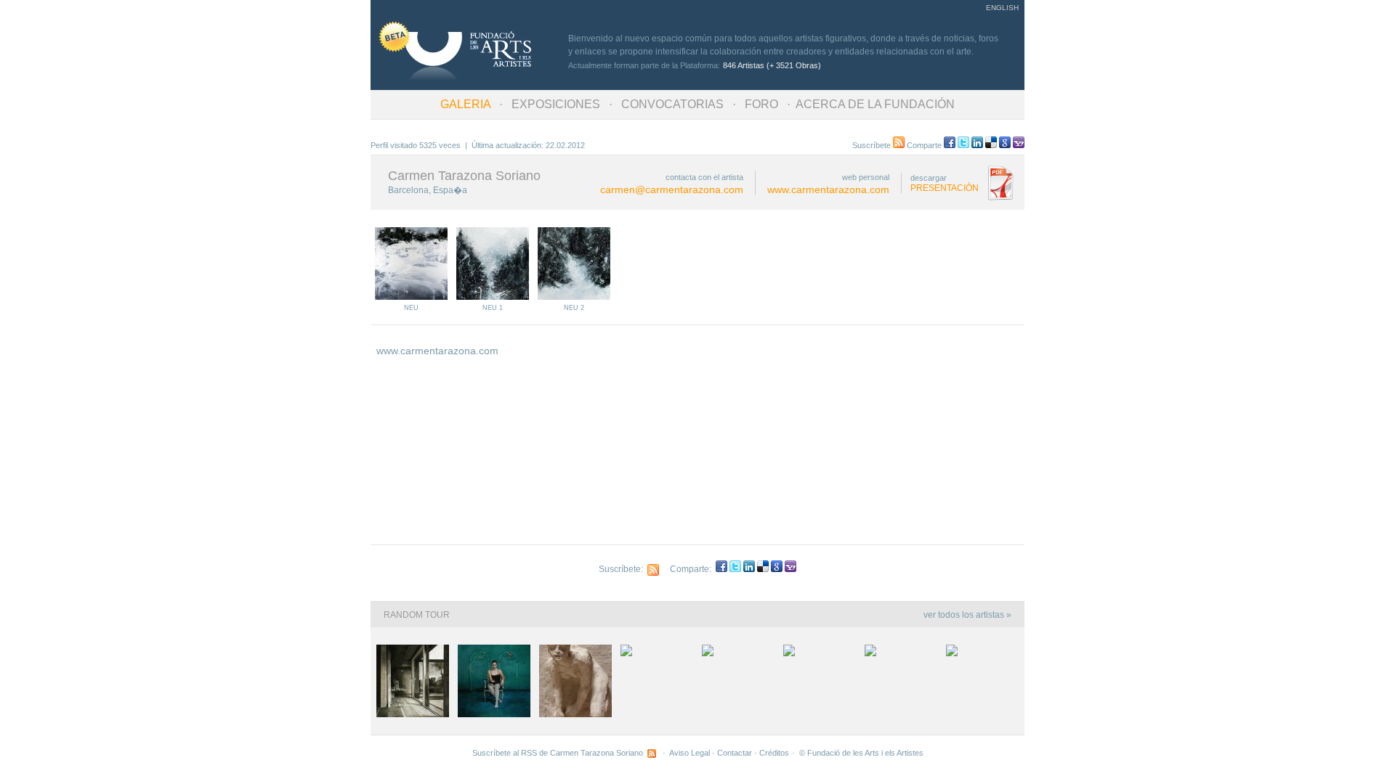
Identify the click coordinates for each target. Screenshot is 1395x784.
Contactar (734, 752)
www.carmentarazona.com (828, 189)
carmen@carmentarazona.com (671, 189)
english (1002, 8)
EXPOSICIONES (556, 104)
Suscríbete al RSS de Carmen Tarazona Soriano (559, 752)
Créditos (774, 752)
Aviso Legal (689, 752)
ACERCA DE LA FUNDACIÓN (875, 104)
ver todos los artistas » (967, 615)
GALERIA (465, 104)
